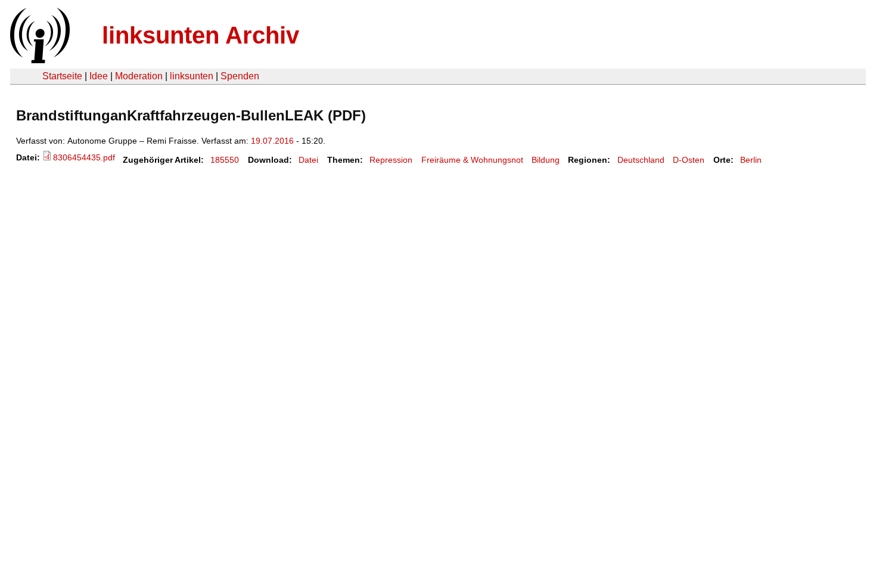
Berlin (751, 160)
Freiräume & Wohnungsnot (472, 160)
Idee (98, 76)
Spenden (239, 76)
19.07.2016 (272, 140)
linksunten (191, 76)
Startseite (62, 76)
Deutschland (640, 160)
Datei (308, 160)
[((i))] (39, 60)
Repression (390, 160)
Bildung (546, 160)
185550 (224, 160)
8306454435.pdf (84, 157)
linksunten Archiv (200, 35)
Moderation (139, 76)
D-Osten (688, 160)
